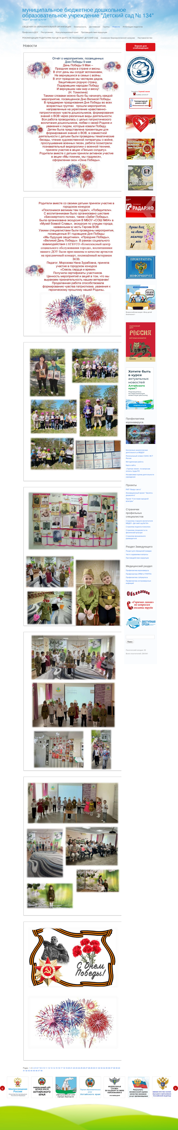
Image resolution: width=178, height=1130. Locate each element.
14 (54, 1068)
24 (79, 1068)
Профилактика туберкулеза (137, 577)
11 (46, 1068)
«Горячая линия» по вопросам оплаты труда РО (138, 469)
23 (76, 1068)
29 (91, 1068)
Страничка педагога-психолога (138, 526)
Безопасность (80, 26)
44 (31, 1070)
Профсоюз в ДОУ (30, 32)
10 (44, 1068)
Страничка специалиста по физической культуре (136, 531)
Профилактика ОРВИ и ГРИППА (138, 574)
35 (106, 1068)
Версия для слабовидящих (140, 47)
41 (24, 1070)
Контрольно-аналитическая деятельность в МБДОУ (137, 451)
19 (66, 1068)
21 (71, 1068)
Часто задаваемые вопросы (137, 554)
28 (89, 1068)
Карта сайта (131, 465)
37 (112, 1068)
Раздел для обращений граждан (139, 551)
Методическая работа (134, 461)
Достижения (94, 26)
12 (49, 1068)
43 (29, 1070)
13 (51, 1068)
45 (34, 1070)
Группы (106, 26)
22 (74, 1068)
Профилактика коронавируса (137, 570)
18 (64, 1068)
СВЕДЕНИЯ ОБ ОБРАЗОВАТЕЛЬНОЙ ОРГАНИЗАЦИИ (46, 26)
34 (104, 1068)
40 (119, 1068)
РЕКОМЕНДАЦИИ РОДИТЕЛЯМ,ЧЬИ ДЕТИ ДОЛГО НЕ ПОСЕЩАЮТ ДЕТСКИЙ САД (60, 37)
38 (114, 1068)
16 (59, 1068)
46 (36, 1070)
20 (69, 1068)
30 (94, 1068)
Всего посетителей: (134, 653)
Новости (116, 26)
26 (84, 1068)
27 (86, 1068)
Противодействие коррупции (94, 32)
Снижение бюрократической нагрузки (118, 37)
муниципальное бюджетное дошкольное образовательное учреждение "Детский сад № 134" (88, 12)
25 (81, 1068)
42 (26, 1070)
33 (101, 1068)
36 (109, 1068)
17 (61, 1068)
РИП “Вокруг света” (133, 489)
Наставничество (145, 37)
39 (117, 1068)
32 (99, 1068)
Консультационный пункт (67, 32)
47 (39, 1070)
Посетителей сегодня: (135, 650)
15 (56, 1068)
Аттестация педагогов (133, 26)
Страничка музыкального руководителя (136, 537)
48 (41, 1070)
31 (96, 1068)
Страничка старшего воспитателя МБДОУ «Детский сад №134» (139, 522)
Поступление (47, 32)
